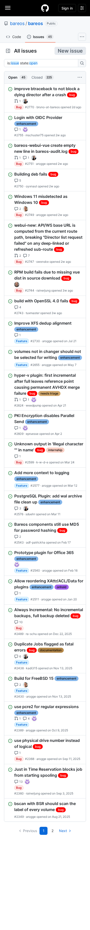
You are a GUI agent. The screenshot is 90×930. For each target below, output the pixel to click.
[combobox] (42, 63)
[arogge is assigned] (25, 208)
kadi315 (31, 668)
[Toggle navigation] (8, 8)
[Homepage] (45, 8)
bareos (17, 23)
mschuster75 (35, 135)
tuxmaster (33, 313)
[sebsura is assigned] (25, 129)
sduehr (30, 514)
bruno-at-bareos (48, 107)
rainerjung (43, 290)
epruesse (32, 434)
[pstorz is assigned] (16, 284)
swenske (42, 261)
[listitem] (45, 98)
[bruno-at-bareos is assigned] (25, 101)
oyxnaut (31, 186)
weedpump (33, 405)
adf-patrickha (35, 542)
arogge (41, 164)
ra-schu (31, 634)
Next (63, 831)
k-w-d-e (42, 462)
